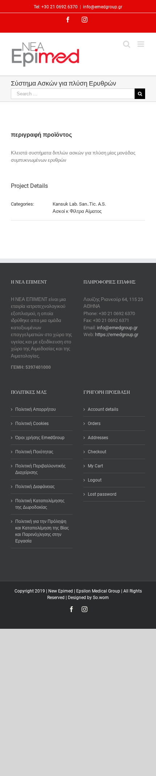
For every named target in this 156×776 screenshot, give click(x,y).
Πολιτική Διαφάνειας (35, 486)
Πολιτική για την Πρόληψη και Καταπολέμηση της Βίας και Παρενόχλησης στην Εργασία (42, 531)
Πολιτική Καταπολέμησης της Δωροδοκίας (40, 504)
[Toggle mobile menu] (141, 44)
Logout (95, 480)
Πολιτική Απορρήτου (35, 409)
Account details (103, 409)
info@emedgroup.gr (102, 6)
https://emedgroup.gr (116, 334)
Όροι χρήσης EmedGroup (40, 437)
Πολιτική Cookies (32, 423)
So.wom (101, 597)
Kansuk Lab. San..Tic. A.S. (79, 204)
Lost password (102, 494)
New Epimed (61, 591)
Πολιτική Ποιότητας (34, 451)
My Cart (95, 466)
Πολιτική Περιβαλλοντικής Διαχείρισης (40, 469)
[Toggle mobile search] (126, 44)
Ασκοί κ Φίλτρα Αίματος (77, 211)
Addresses (98, 437)
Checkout (97, 451)
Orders (94, 423)
